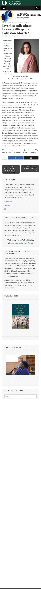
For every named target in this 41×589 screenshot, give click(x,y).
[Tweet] (31, 157)
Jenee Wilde (7, 36)
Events (11, 23)
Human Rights (18, 23)
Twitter (7, 205)
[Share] (15, 157)
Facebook (8, 201)
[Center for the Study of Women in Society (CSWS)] (20, 16)
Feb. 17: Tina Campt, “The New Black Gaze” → (30, 168)
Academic (5, 23)
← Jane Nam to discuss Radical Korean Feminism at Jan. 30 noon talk (10, 169)
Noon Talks (27, 23)
